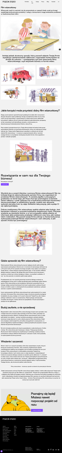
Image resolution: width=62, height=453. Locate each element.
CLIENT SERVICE (28, 426)
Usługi (37, 1)
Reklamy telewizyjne (6, 439)
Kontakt (53, 1)
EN (58, 1)
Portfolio (27, 1)
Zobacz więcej (37, 410)
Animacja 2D (5, 433)
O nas (32, 2)
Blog (48, 1)
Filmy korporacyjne (6, 427)
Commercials (5, 436)
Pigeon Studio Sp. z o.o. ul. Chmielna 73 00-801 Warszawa (29, 429)
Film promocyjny (5, 440)
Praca (42, 1)
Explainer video (5, 429)
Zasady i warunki (28, 447)
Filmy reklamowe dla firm (7, 430)
